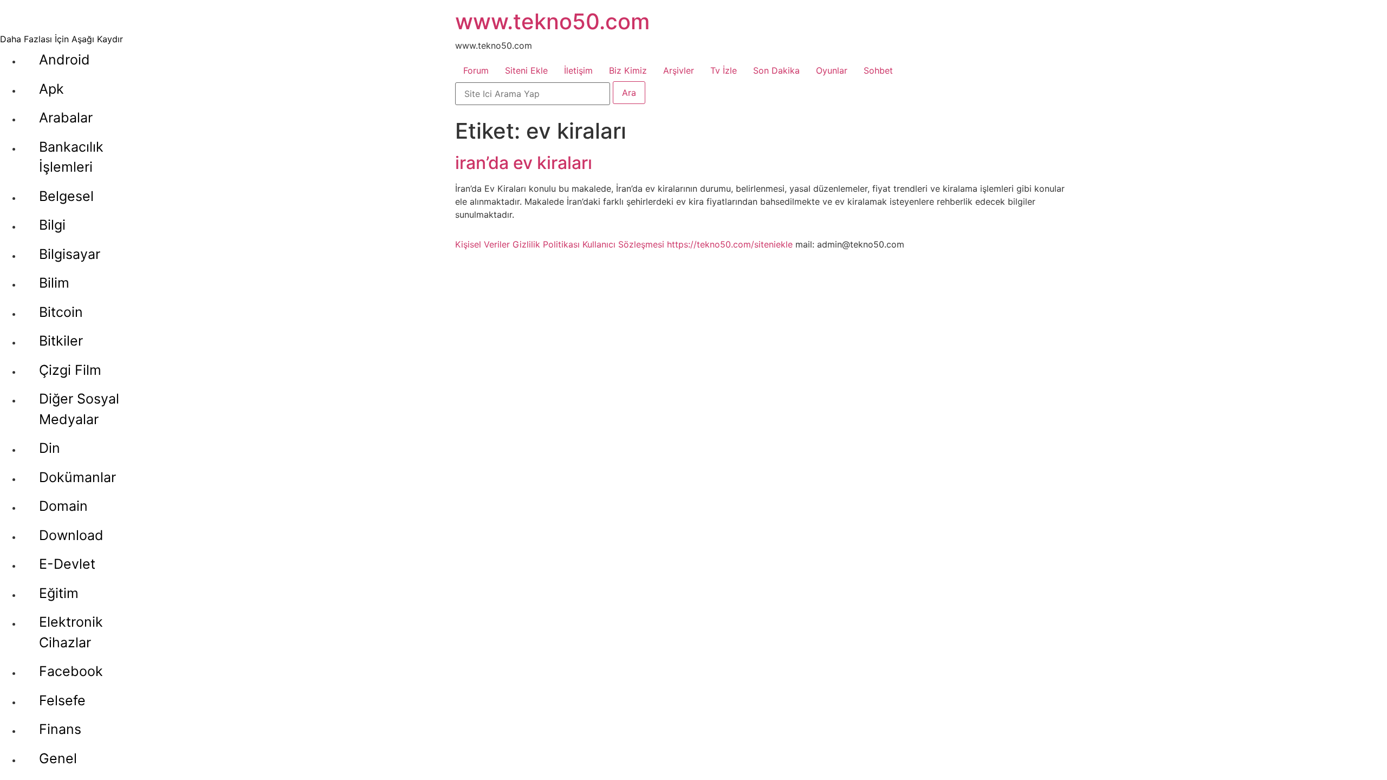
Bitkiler (61, 341)
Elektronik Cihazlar (71, 632)
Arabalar (66, 117)
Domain (63, 506)
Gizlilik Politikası (546, 244)
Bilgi (52, 225)
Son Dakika (776, 70)
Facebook (71, 671)
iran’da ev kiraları (523, 162)
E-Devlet (67, 564)
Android (64, 59)
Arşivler (678, 70)
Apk (51, 89)
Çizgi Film (70, 370)
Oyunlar (831, 70)
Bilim (54, 283)
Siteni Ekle (526, 70)
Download (71, 535)
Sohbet (878, 70)
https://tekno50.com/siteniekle (730, 244)
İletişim (578, 70)
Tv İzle (723, 70)
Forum (476, 70)
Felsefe (62, 700)
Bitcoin (61, 312)
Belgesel (66, 196)
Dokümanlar (77, 477)
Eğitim (59, 593)
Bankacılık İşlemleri (71, 157)
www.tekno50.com (552, 21)
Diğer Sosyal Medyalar (79, 409)
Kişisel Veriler (482, 244)
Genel (58, 758)
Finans (60, 729)
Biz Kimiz (628, 70)
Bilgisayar (69, 254)
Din (49, 448)
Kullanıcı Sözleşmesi (623, 244)
